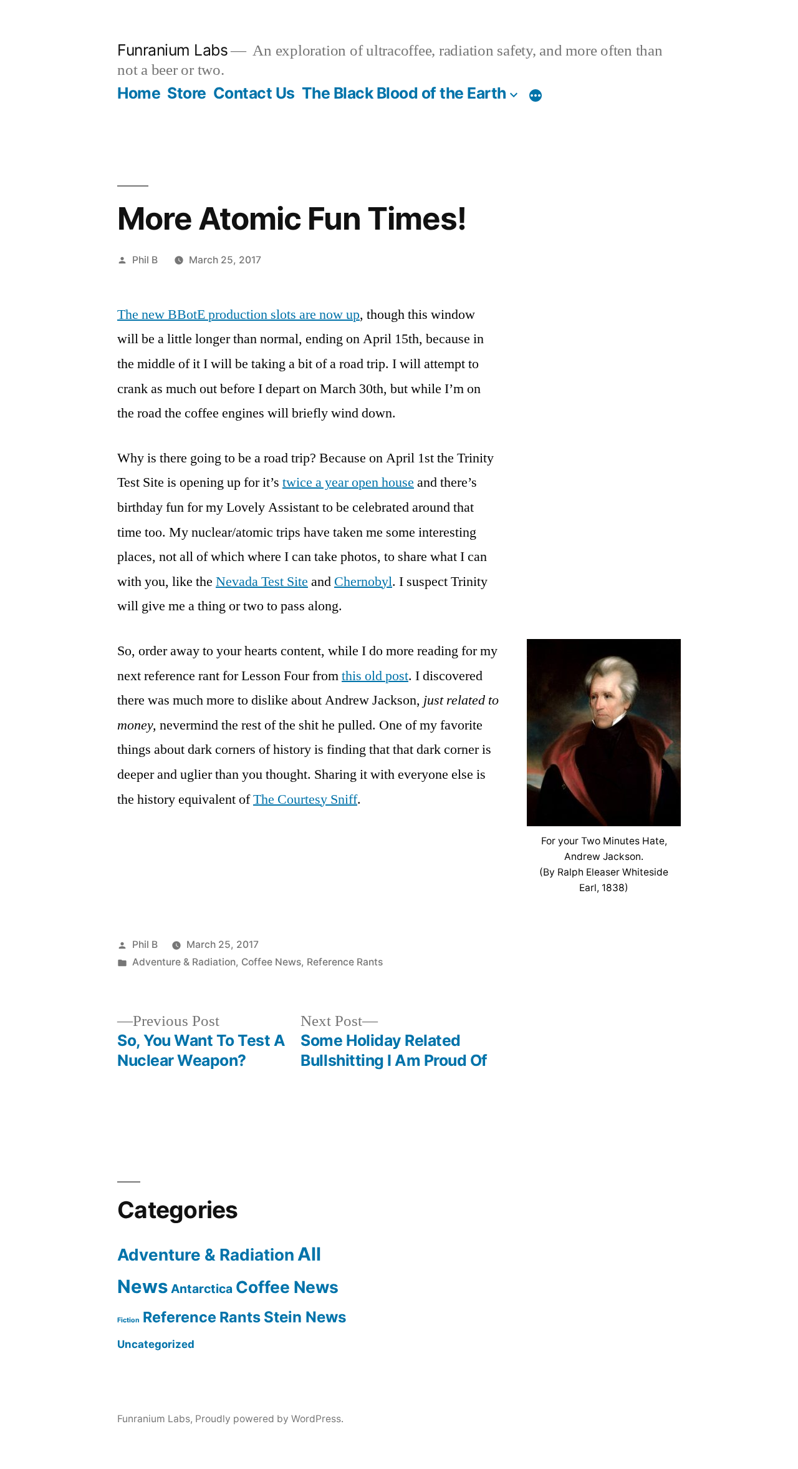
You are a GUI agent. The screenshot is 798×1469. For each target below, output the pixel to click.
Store (186, 93)
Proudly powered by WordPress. (269, 1419)
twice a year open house (348, 482)
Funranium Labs (172, 50)
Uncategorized (156, 1344)
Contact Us (254, 93)
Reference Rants (345, 962)
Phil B (145, 260)
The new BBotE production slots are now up (238, 314)
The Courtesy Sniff (305, 799)
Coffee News (271, 962)
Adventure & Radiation (184, 962)
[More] (535, 95)
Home (138, 93)
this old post (375, 676)
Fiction (128, 1320)
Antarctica (202, 1288)
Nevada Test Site (262, 581)
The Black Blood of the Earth (404, 93)
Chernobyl (363, 581)
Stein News (305, 1317)
